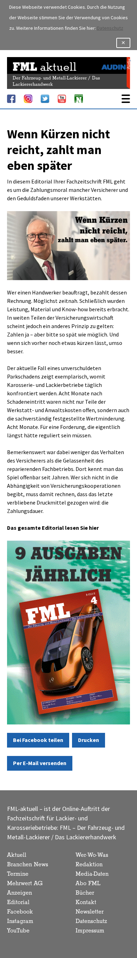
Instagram (20, 921)
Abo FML (88, 883)
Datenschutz (110, 28)
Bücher (85, 893)
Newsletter (90, 912)
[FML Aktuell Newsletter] (78, 99)
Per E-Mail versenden (39, 763)
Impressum (90, 930)
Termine (17, 874)
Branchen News (27, 864)
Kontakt (86, 902)
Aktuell (16, 855)
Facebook (20, 912)
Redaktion (89, 864)
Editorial (18, 902)
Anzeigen (19, 893)
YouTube (18, 930)
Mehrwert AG (25, 883)
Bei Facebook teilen (38, 740)
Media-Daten (92, 874)
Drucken (88, 740)
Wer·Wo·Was (92, 855)
